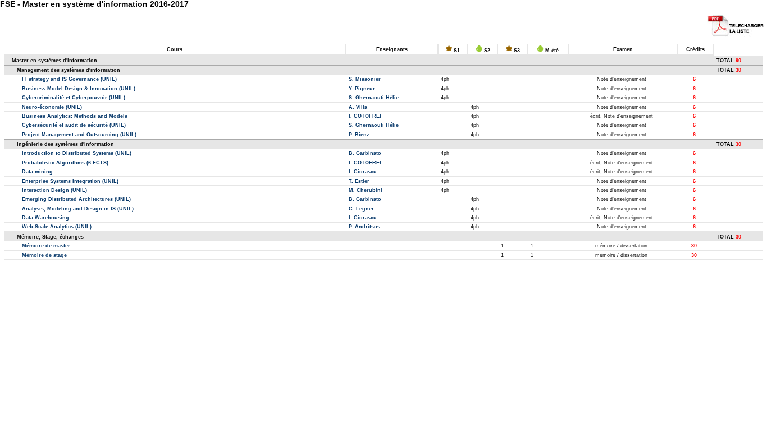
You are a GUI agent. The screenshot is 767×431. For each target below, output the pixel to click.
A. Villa (358, 107)
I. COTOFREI (365, 116)
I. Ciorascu (363, 172)
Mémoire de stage (44, 255)
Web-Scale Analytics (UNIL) (57, 227)
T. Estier (359, 181)
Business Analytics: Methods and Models (74, 116)
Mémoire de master (46, 246)
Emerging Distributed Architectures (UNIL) (76, 199)
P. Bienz (359, 134)
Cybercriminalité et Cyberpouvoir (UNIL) (73, 97)
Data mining (37, 172)
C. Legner (361, 209)
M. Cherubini (365, 190)
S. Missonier (365, 79)
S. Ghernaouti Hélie (374, 97)
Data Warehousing (45, 218)
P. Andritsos (364, 227)
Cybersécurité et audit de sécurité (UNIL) (74, 125)
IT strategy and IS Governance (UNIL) (69, 79)
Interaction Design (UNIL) (54, 190)
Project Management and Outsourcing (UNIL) (79, 134)
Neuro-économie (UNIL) (52, 107)
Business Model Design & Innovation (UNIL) (78, 88)
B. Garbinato (365, 153)
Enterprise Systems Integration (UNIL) (70, 181)
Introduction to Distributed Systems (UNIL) (76, 153)
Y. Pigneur (362, 88)
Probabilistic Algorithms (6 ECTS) (65, 163)
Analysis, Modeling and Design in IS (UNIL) (78, 209)
